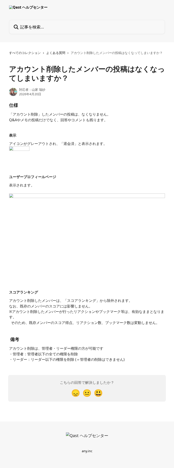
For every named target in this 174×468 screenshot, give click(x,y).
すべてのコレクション (25, 53)
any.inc (87, 451)
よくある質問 (55, 53)
